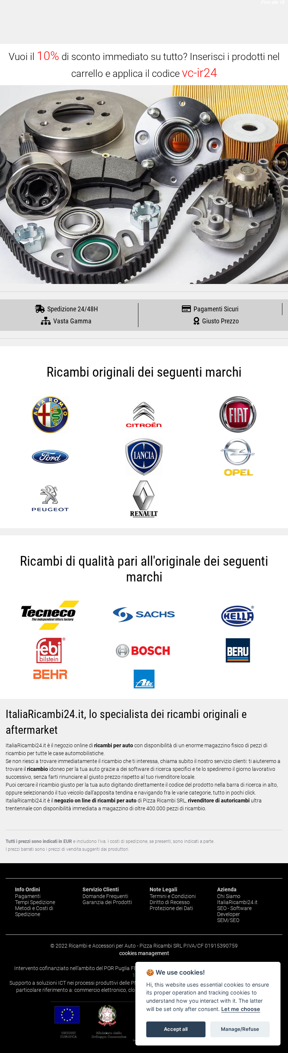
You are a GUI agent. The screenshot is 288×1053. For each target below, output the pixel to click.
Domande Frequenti (105, 896)
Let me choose (240, 1009)
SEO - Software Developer (234, 911)
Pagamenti (27, 896)
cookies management (144, 953)
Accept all (176, 1029)
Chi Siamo (228, 896)
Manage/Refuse (240, 1029)
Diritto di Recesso (170, 902)
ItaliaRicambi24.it (237, 902)
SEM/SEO (228, 920)
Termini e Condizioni (173, 896)
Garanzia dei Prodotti (107, 902)
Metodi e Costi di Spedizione (34, 911)
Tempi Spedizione (35, 902)
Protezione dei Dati (171, 908)
